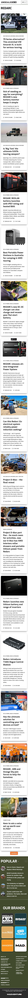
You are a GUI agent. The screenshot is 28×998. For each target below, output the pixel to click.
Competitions (6, 820)
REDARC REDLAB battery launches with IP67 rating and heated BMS (13, 202)
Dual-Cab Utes (19, 476)
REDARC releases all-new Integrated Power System (13, 367)
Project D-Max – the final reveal (12, 481)
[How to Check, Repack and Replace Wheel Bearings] (3, 868)
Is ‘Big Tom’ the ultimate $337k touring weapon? (11, 151)
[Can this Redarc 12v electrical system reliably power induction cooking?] (14, 405)
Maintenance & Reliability (5, 982)
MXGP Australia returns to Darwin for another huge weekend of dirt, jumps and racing (15, 876)
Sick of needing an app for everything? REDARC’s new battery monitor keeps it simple (13, 97)
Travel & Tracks (5, 984)
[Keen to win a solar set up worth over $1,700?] (14, 807)
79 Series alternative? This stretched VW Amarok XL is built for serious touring (14, 43)
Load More (14, 853)
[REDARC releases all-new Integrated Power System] (14, 348)
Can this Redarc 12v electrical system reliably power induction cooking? (12, 425)
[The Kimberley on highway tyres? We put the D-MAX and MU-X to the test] (3, 886)
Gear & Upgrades (14, 88)
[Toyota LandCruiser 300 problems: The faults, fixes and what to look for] (3, 894)
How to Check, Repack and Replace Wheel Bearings (15, 868)
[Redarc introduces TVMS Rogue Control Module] (14, 643)
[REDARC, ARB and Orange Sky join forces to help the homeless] (14, 753)
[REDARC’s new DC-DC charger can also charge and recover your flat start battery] (14, 291)
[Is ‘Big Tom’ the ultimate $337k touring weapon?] (14, 132)
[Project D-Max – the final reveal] (14, 464)
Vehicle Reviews (20, 36)
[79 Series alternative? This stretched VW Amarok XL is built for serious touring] (14, 23)
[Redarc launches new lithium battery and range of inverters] (14, 586)
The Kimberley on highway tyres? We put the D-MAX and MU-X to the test (16, 886)
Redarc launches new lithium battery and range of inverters (13, 604)
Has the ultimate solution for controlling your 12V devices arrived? (13, 720)
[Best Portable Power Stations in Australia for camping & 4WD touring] (14, 236)
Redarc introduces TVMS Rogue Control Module (13, 662)
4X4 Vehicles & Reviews (9, 36)
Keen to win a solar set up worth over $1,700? (12, 826)
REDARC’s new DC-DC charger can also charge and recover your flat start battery (13, 312)
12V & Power (6, 88)
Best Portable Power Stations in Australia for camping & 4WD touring (13, 256)
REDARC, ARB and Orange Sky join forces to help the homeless (12, 773)
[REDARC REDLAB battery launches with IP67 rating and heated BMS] (14, 182)
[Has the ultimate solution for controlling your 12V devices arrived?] (14, 701)
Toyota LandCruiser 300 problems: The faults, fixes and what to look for (17, 894)
